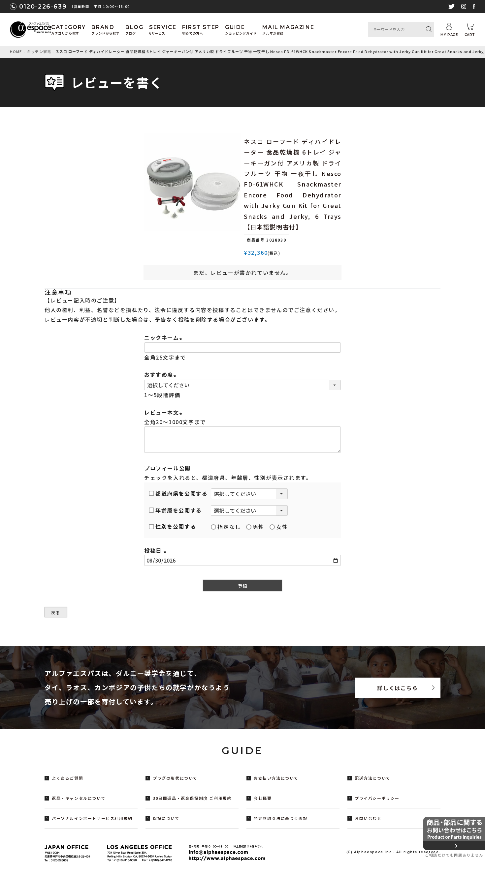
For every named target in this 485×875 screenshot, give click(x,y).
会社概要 (263, 798)
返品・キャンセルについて (79, 798)
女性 (282, 527)
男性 (258, 527)
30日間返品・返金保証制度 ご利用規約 (192, 798)
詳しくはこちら (397, 688)
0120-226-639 (43, 6)
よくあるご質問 (67, 778)
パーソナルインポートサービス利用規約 (92, 818)
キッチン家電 (39, 51)
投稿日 (156, 550)
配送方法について (373, 778)
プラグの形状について (175, 778)
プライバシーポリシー (377, 798)
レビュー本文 (164, 412)
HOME (16, 51)
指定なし (229, 527)
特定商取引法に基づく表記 (280, 818)
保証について (166, 818)
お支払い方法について (276, 778)
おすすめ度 (161, 374)
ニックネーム (164, 337)
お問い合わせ (368, 818)
